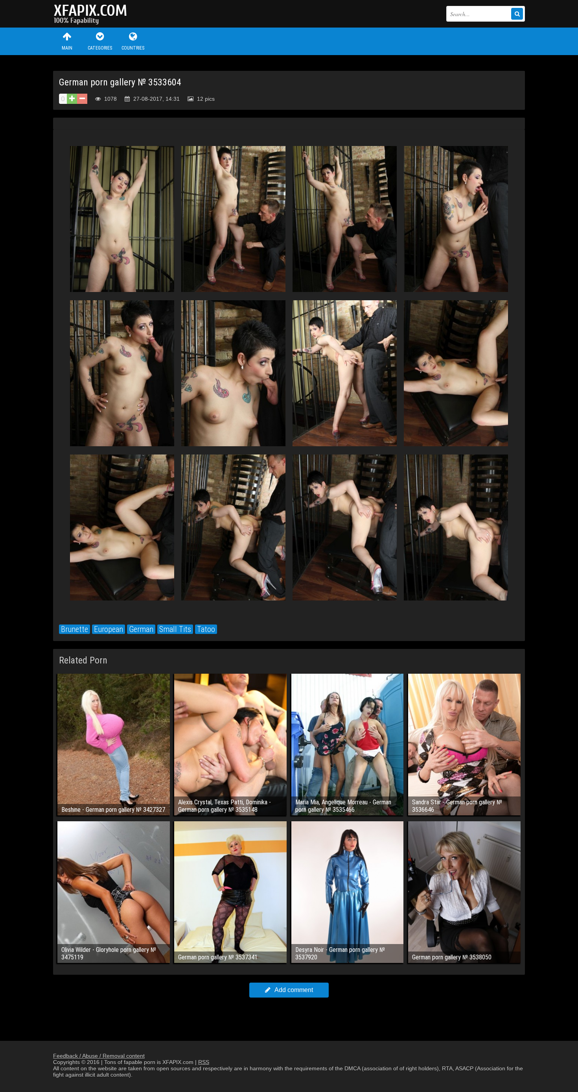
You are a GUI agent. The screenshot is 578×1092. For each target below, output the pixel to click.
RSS (203, 1062)
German (141, 629)
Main (67, 48)
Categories (100, 48)
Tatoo (206, 629)
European (108, 629)
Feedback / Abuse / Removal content (99, 1056)
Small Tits (175, 629)
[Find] (517, 14)
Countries (132, 48)
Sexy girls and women (92, 14)
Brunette (74, 629)
